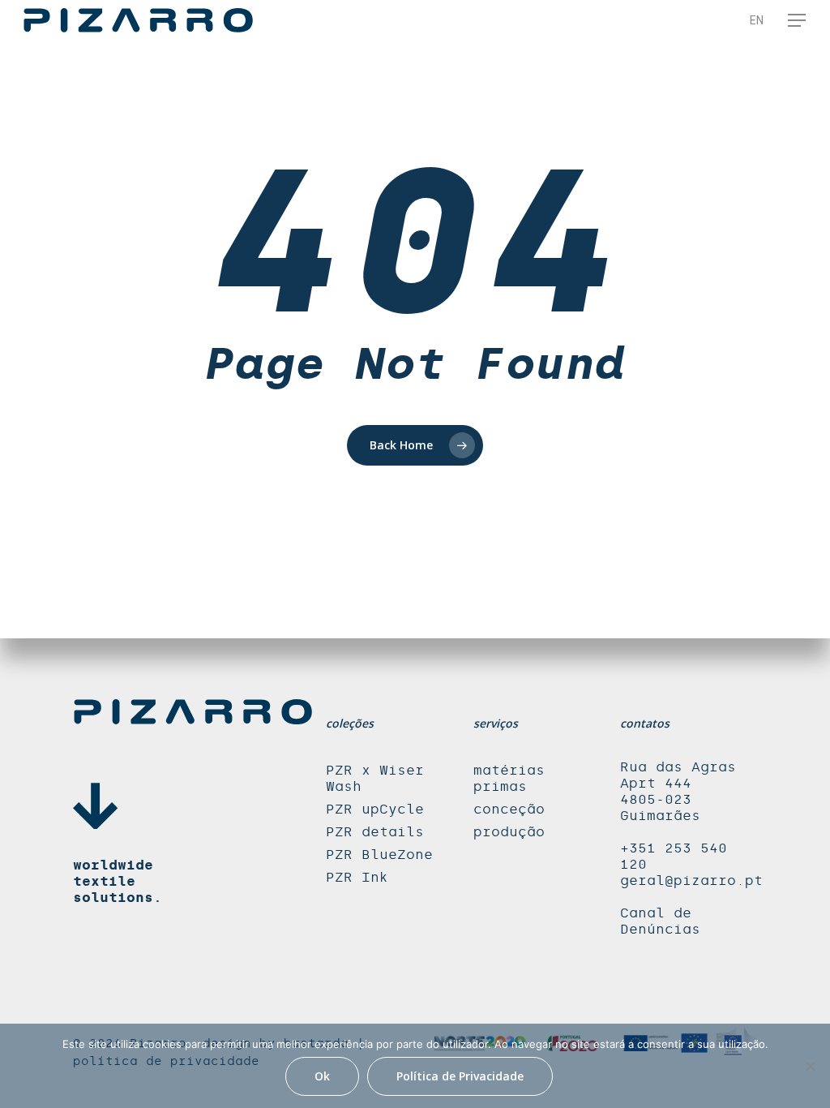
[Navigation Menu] (797, 20)
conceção (509, 809)
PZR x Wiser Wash (375, 778)
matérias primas (509, 778)
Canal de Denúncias (660, 921)
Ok (322, 1076)
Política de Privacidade (460, 1076)
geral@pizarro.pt (691, 880)
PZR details (375, 832)
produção (509, 832)
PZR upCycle (375, 809)
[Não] (810, 1066)
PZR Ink (357, 877)
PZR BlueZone (379, 854)
